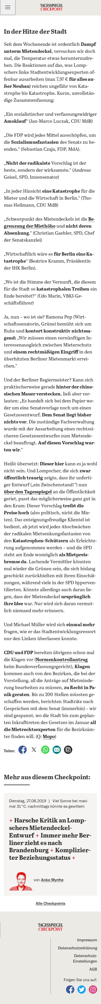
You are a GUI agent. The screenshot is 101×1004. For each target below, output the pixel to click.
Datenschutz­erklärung (77, 948)
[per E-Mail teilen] (57, 749)
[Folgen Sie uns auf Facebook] (70, 989)
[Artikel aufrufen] (68, 749)
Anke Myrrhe (52, 880)
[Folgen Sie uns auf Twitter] (82, 989)
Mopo (49, 736)
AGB (93, 969)
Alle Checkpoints (50, 903)
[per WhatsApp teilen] (46, 749)
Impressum (87, 940)
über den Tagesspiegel (28, 492)
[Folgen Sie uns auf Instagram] (93, 989)
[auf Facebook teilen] (23, 749)
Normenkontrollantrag (62, 659)
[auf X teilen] (34, 749)
